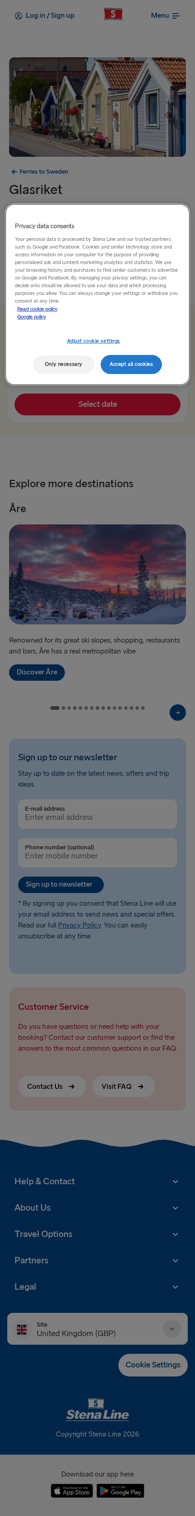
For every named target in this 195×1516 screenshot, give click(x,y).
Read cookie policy (37, 309)
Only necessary (64, 364)
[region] (97, 294)
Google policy (31, 317)
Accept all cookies (131, 364)
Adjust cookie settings (94, 341)
